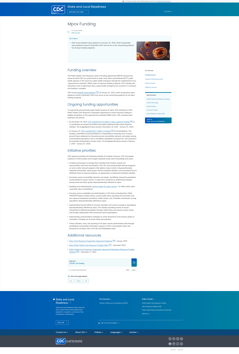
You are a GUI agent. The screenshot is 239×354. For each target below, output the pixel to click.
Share (133, 270)
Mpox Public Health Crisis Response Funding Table (88, 245)
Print (127, 270)
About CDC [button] (80, 332)
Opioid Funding (151, 106)
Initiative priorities (150, 83)
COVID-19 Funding (152, 103)
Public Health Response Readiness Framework (156, 310)
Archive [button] (133, 332)
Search (169, 11)
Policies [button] (98, 332)
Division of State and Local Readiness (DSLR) (114, 303)
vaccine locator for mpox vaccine (104, 186)
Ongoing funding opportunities (154, 79)
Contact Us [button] (61, 332)
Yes (71, 281)
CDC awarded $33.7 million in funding (95, 131)
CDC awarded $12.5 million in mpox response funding (108, 122)
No (86, 281)
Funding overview (150, 75)
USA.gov (180, 350)
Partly (79, 281)
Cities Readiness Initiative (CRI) (156, 114)
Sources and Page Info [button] (79, 270)
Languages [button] (115, 332)
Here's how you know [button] (163, 1)
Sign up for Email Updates (109, 323)
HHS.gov (173, 350)
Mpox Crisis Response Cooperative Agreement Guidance (90, 241)
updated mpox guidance (86, 92)
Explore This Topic (76, 12)
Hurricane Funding (152, 110)
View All (60, 322)
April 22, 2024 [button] (75, 33)
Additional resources (151, 87)
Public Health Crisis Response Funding (158, 99)
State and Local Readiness (86, 7)
